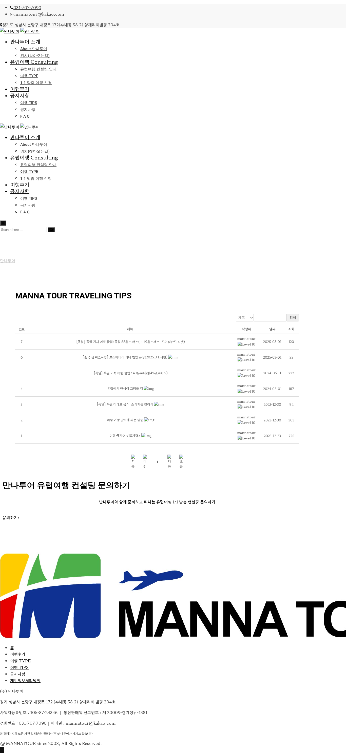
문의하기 (10, 517)
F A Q (25, 116)
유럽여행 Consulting (34, 61)
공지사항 (19, 95)
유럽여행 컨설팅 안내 (38, 69)
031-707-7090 (27, 7)
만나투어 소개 (25, 41)
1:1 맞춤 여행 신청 (36, 82)
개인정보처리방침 (25, 680)
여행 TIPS (28, 102)
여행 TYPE (29, 76)
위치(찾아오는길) (35, 55)
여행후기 (19, 88)
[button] (246, 338)
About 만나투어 (33, 49)
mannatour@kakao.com (39, 14)
